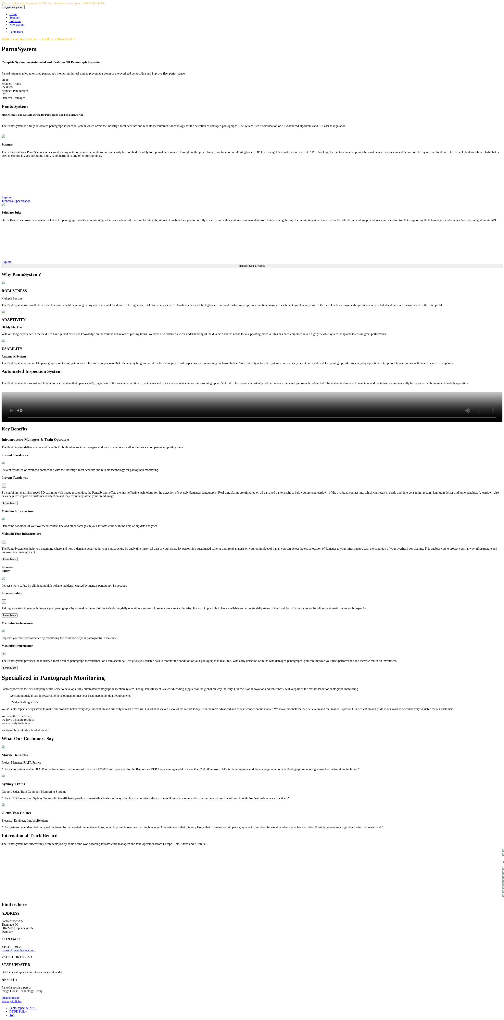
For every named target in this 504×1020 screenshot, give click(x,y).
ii (2, 3)
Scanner (14, 17)
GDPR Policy (18, 1011)
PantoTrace (16, 31)
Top (11, 1015)
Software (15, 21)
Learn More (9, 503)
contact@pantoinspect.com (18, 950)
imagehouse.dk (11, 997)
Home (13, 14)
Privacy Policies (11, 1001)
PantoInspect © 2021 (22, 1008)
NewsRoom (16, 24)
